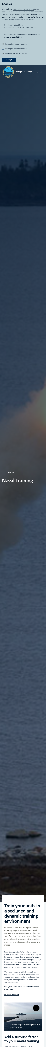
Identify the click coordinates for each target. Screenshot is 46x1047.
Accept (9, 60)
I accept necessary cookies (16, 44)
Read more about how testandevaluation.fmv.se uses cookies (20, 26)
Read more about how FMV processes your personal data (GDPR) (22, 35)
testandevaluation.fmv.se (23, 9)
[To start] (8, 72)
